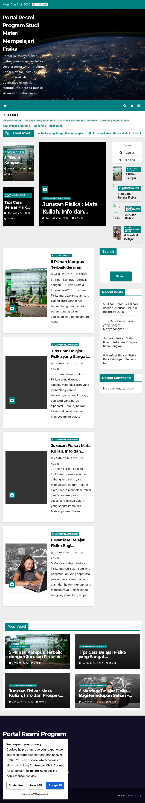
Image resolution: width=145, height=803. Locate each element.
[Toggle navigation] (138, 106)
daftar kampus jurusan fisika (114, 120)
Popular (128, 152)
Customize (16, 785)
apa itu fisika (39, 126)
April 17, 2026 (17, 168)
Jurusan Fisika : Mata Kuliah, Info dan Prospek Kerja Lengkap (120, 342)
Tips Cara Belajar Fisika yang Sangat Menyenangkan (129, 199)
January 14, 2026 (19, 213)
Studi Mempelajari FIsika (15, 196)
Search (108, 251)
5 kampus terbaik (12, 120)
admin (11, 218)
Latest (128, 145)
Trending (128, 160)
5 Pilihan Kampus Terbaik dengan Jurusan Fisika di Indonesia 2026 (120, 308)
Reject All (36, 785)
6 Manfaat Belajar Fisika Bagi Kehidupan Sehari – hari (72, 211)
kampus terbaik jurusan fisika (40, 120)
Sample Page (135, 795)
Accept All (55, 785)
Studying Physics (14, 152)
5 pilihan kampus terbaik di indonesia (77, 120)
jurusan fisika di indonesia (16, 126)
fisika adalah (56, 126)
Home (121, 795)
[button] (124, 106)
